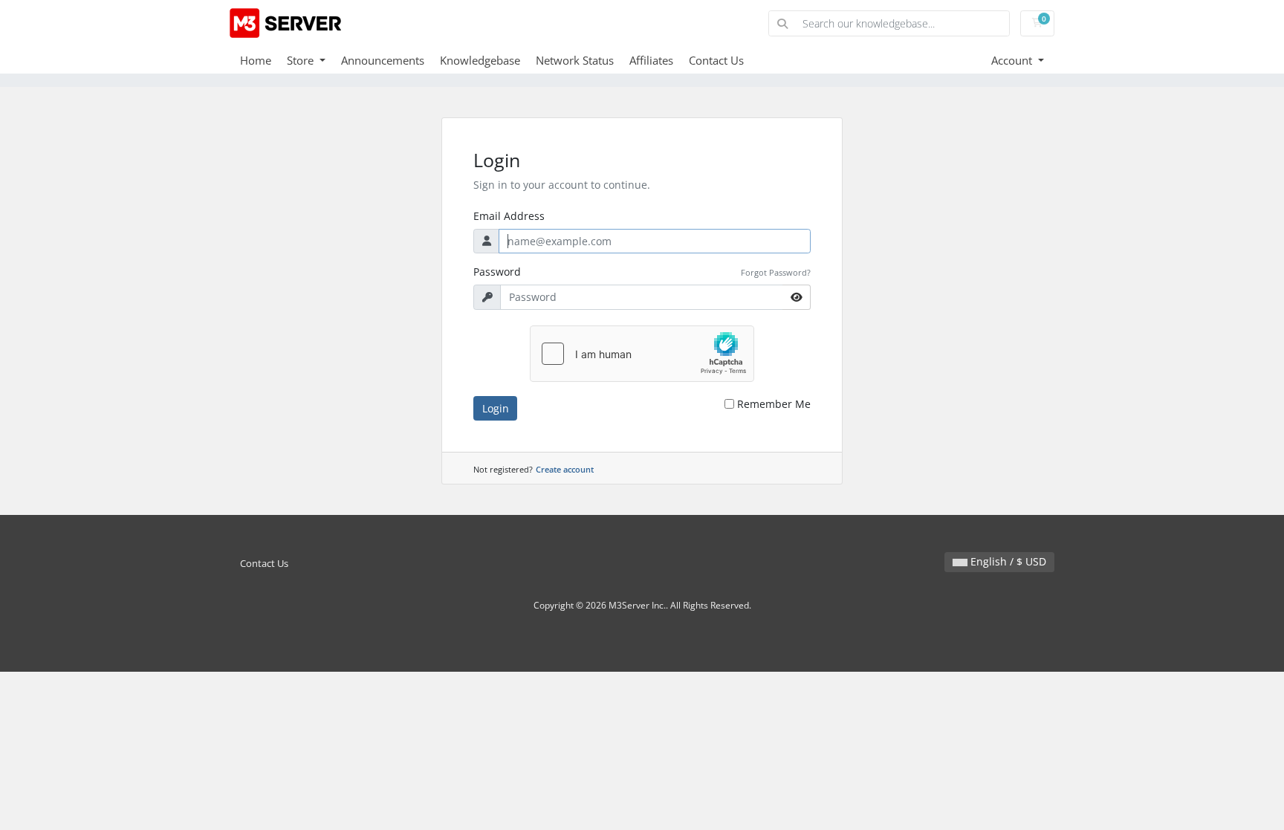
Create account (565, 469)
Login (495, 408)
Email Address (509, 216)
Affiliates (651, 60)
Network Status (575, 60)
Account (1013, 60)
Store (302, 60)
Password (497, 272)
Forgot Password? (776, 272)
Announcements (382, 60)
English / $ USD (1006, 561)
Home (255, 60)
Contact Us (716, 60)
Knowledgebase (480, 60)
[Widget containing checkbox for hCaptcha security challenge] (642, 353)
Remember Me (774, 404)
